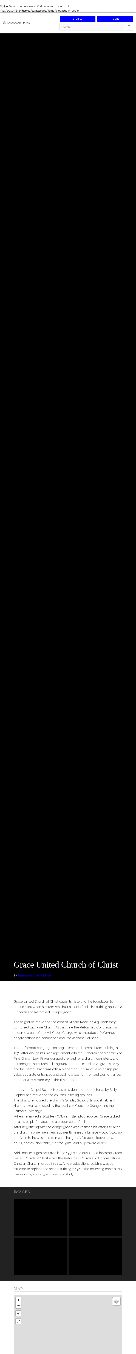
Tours (115, 19)
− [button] (18, 1305)
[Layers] (116, 1301)
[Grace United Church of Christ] (40, 1217)
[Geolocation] (18, 1313)
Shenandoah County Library (35, 975)
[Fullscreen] (18, 1321)
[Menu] (129, 27)
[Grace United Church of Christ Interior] (95, 1256)
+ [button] (18, 1300)
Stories (77, 19)
